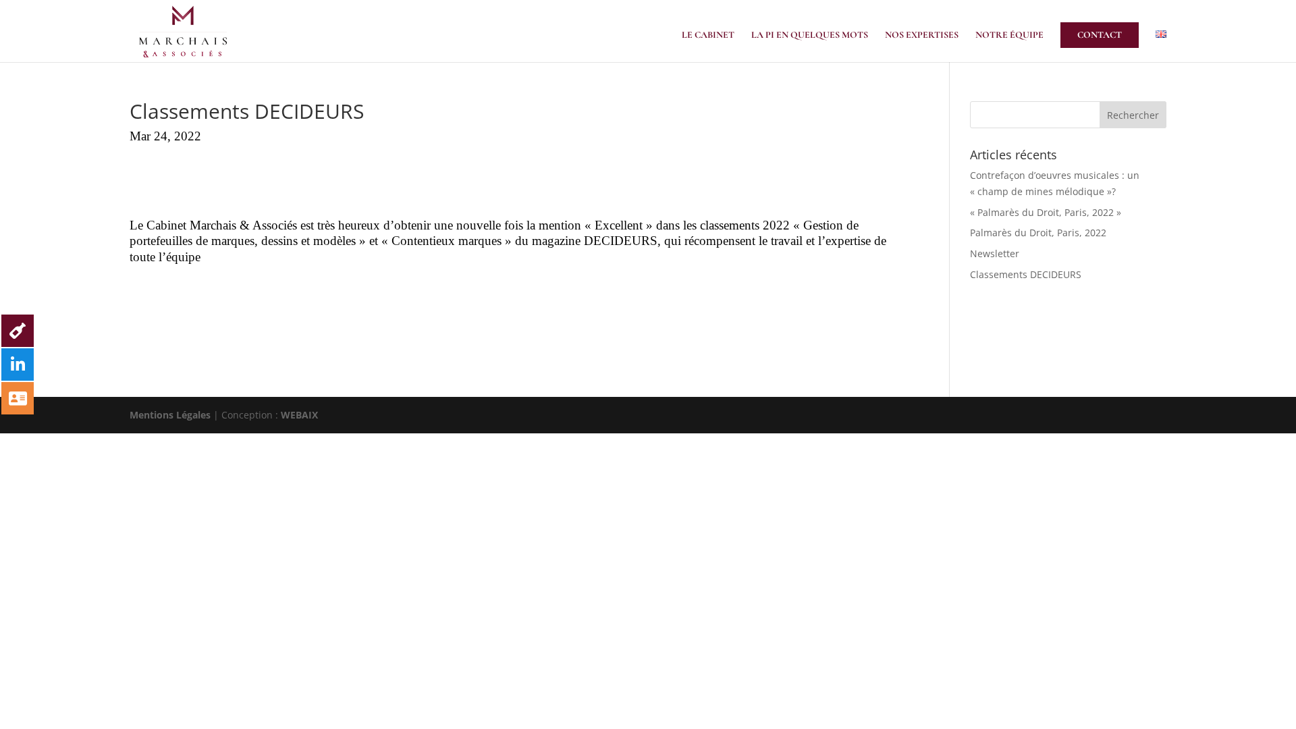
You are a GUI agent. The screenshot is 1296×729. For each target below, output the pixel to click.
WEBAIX (299, 414)
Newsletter (994, 253)
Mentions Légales (170, 414)
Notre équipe (1009, 35)
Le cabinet (708, 35)
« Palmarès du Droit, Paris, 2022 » (1045, 212)
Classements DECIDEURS (1025, 274)
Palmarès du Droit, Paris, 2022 (1038, 232)
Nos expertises (922, 35)
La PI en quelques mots (809, 35)
